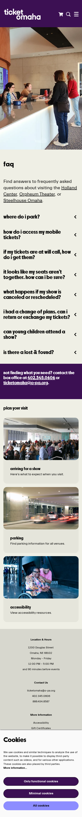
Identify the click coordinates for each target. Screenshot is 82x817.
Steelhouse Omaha (22, 200)
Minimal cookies (41, 793)
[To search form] (68, 14)
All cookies (41, 805)
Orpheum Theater (37, 194)
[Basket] (60, 14)
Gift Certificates (41, 728)
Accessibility (41, 722)
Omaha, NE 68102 (41, 653)
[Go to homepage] (30, 13)
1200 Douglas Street (41, 647)
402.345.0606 (41, 378)
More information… (15, 767)
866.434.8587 (41, 701)
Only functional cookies (41, 781)
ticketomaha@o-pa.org (25, 383)
